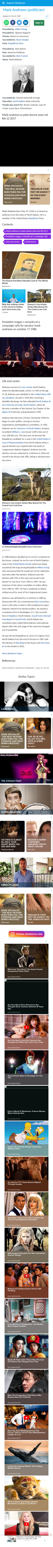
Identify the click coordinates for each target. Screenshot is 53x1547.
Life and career (12, 242)
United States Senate (22, 564)
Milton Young (21, 29)
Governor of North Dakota (29, 428)
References (31, 242)
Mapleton (13, 616)
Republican (33, 218)
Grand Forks (20, 619)
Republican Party (15, 43)
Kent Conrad (21, 56)
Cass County (26, 387)
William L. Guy (18, 432)
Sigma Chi (6, 412)
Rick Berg (20, 643)
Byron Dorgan (22, 40)
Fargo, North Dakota (26, 405)
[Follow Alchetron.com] (26, 938)
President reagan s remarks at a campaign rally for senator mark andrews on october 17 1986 (27, 237)
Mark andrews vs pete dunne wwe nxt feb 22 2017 (27, 231)
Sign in (39, 23)
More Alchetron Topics (12, 653)
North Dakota (19, 101)
